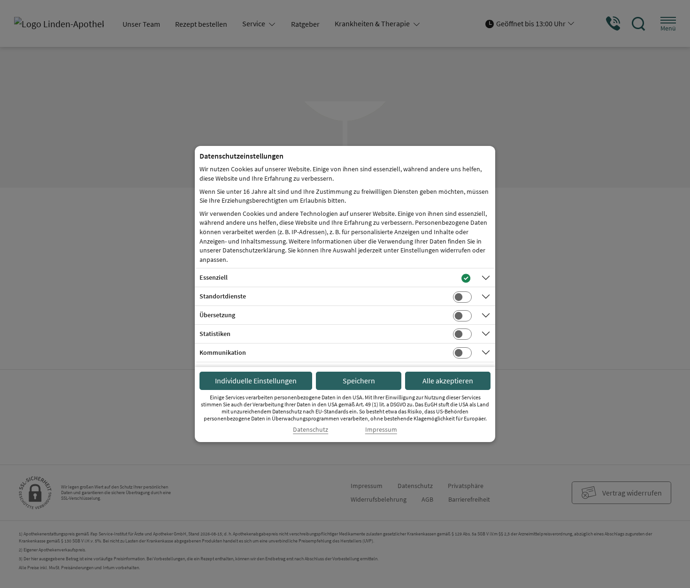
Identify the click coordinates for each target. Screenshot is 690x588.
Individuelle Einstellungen (256, 380)
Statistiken (214, 333)
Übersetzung (217, 315)
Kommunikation (222, 352)
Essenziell (213, 277)
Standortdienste (222, 296)
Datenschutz (310, 430)
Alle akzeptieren (447, 380)
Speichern (359, 380)
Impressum (381, 430)
